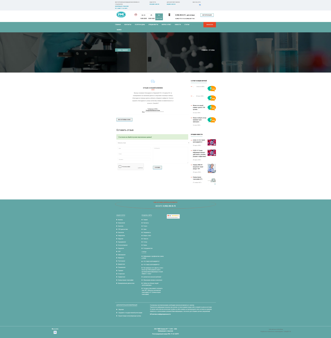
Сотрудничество (148, 248)
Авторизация (207, 15)
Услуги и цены (140, 24)
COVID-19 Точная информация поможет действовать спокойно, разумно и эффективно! (199, 153)
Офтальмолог (122, 255)
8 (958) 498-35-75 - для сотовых (185, 15)
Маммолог (121, 258)
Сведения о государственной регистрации (130, 312)
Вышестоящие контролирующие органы (129, 316)
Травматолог (121, 277)
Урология (120, 226)
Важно (119, 30)
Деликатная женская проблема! (152, 277)
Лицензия (121, 309)
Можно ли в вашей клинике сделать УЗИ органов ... (199, 107)
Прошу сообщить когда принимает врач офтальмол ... (199, 120)
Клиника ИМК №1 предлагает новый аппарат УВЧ (198, 167)
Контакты (127, 24)
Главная (118, 24)
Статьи (186, 24)
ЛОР (119, 251)
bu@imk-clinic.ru (171, 4)
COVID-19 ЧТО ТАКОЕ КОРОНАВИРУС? (199, 141)
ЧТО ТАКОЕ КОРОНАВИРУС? (151, 261)
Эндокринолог (122, 242)
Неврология (121, 235)
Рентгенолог (121, 261)
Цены (144, 229)
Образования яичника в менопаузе (152, 280)
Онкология (121, 232)
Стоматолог (121, 274)
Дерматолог (121, 264)
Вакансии (209, 24)
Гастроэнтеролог (123, 245)
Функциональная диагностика (126, 283)
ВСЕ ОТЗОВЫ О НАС (124, 119)
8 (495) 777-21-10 (180, 18)
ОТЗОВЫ (212, 50)
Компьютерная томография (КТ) (197, 178)
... (193, 86)
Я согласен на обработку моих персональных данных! (135, 137)
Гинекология (121, 223)
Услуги (145, 226)
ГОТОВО (157, 167)
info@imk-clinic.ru (154, 4)
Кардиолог (121, 248)
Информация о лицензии (122, 6)
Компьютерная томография (125, 280)
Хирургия (120, 239)
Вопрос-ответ (166, 24)
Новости (178, 24)
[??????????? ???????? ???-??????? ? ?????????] (200, 4)
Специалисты (153, 24)
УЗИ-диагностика (123, 229)
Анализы (120, 220)
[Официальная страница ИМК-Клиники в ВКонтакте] (55, 332)
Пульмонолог (122, 267)
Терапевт (120, 270)
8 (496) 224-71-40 (189, 18)
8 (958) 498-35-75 (169, 206)
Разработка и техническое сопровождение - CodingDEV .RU (276, 331)
